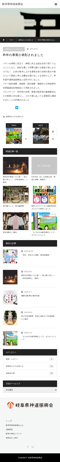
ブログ (11, 40)
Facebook (27, 446)
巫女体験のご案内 (10, 232)
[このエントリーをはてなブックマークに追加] (16, 108)
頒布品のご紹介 (12, 438)
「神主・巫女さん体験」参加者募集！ (36, 255)
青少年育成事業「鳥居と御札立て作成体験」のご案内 (38, 317)
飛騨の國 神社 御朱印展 (30, 296)
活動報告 (9, 429)
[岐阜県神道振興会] (25, 4)
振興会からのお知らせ (14, 49)
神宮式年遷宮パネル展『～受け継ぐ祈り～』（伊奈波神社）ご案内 (15, 179)
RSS (32, 446)
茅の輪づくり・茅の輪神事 (13, 206)
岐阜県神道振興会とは (14, 425)
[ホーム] (4, 38)
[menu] (56, 4)
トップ (9, 421)
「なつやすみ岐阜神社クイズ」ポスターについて (43, 233)
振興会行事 (29, 373)
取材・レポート (29, 359)
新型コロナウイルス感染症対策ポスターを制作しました (43, 207)
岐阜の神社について (14, 434)
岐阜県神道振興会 (35, 458)
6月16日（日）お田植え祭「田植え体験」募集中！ (43, 178)
